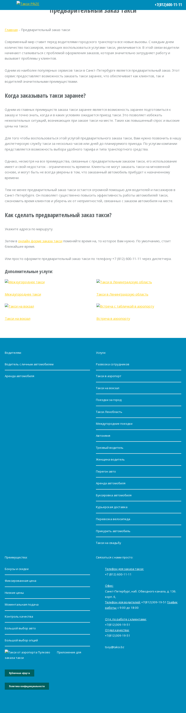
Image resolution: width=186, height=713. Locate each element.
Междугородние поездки (114, 424)
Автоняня (103, 436)
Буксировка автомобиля (114, 495)
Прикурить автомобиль (113, 531)
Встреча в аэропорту (113, 318)
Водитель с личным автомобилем (29, 364)
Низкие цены (14, 593)
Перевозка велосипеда (113, 519)
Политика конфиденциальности (27, 686)
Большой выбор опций (21, 640)
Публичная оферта (19, 673)
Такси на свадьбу (108, 543)
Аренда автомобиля (19, 376)
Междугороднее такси (23, 294)
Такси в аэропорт (108, 376)
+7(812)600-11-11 (168, 4)
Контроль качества (19, 616)
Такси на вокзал (17, 318)
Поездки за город (109, 400)
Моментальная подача (22, 604)
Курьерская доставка (111, 507)
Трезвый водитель (109, 448)
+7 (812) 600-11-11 (118, 574)
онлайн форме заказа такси (40, 241)
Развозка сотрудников (112, 364)
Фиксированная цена (20, 581)
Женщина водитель (110, 459)
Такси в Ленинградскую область (122, 294)
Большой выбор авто (20, 628)
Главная (11, 29)
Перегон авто (106, 471)
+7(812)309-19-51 (153, 602)
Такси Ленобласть (109, 412)
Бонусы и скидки (17, 569)
